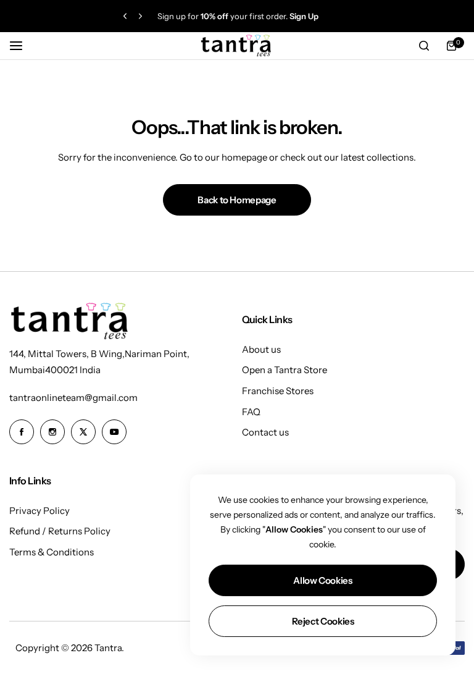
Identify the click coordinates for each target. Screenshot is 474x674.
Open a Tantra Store (284, 370)
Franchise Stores (278, 391)
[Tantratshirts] (237, 46)
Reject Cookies (323, 621)
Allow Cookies (322, 580)
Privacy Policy (39, 510)
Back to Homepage (237, 200)
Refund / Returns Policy (59, 531)
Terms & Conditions (51, 552)
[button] (125, 16)
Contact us (265, 432)
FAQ (251, 412)
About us (261, 349)
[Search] (424, 45)
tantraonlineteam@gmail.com (73, 397)
